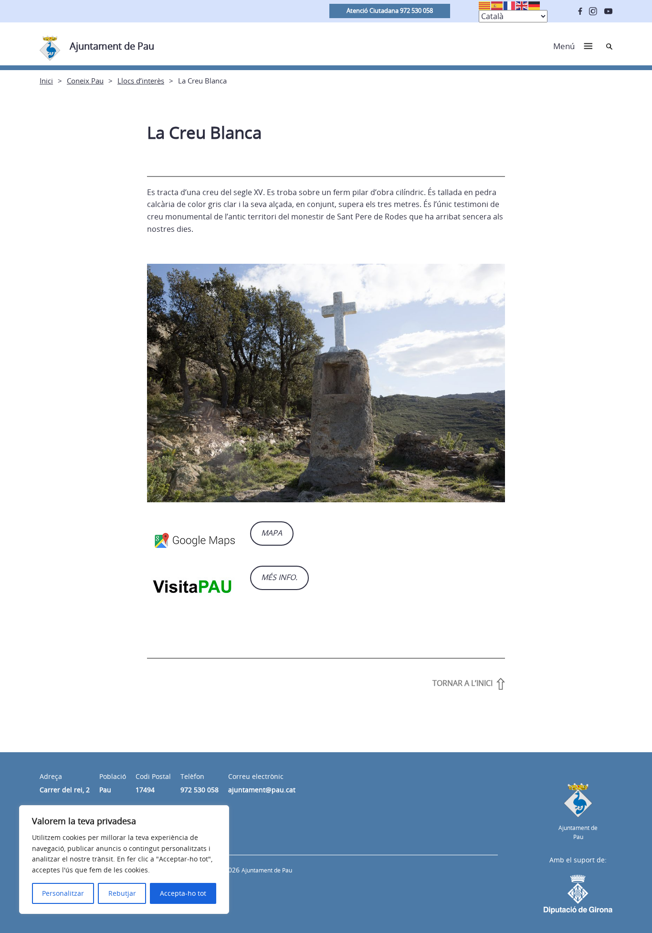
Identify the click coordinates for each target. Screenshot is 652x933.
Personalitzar (63, 893)
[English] (522, 4)
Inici (46, 80)
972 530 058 (199, 789)
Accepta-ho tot (183, 893)
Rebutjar (122, 893)
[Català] (485, 4)
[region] (124, 859)
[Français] (510, 4)
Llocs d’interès (140, 80)
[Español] (497, 4)
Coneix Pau (85, 80)
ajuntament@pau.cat (261, 789)
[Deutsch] (534, 4)
